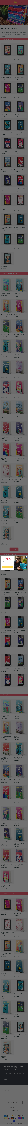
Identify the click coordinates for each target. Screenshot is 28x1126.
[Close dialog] (26, 557)
